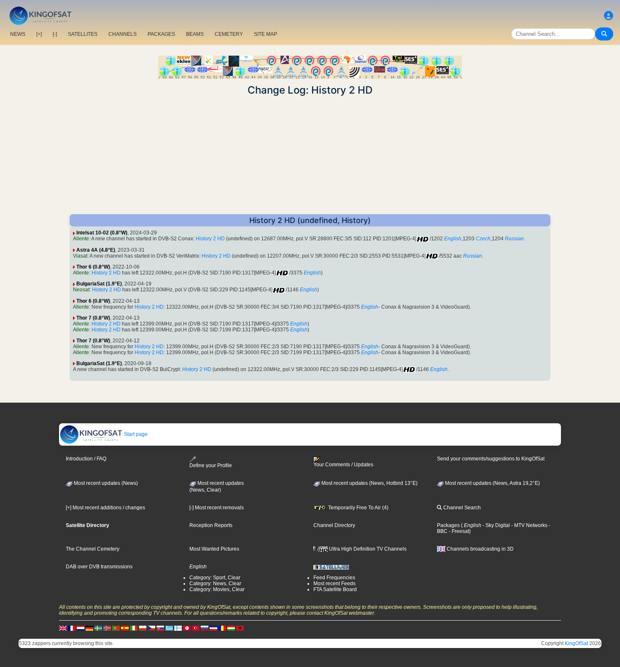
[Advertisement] (310, 155)
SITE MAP (265, 34)
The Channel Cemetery (92, 549)
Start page (135, 434)
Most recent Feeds (334, 583)
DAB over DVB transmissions (99, 567)
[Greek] (169, 628)
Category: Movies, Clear (217, 589)
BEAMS (195, 34)
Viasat (80, 256)
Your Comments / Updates (343, 465)
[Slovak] (160, 628)
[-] (55, 34)
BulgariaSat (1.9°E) (99, 284)
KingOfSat (576, 643)
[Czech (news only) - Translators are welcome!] (151, 628)
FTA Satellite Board (335, 589)
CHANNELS (122, 34)
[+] (39, 34)
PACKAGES (161, 34)
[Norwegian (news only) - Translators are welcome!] (107, 628)
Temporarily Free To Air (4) (357, 508)
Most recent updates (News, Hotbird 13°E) (369, 483)
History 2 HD (210, 239)
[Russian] (204, 628)
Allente (81, 239)
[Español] (125, 628)
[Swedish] (98, 628)
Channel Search (461, 508)
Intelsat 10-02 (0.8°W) (101, 233)
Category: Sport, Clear (214, 578)
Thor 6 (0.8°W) (93, 267)
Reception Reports (210, 525)
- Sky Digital (495, 525)
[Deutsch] (89, 628)
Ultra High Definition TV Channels (367, 549)
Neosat (81, 290)
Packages (448, 525)
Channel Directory (334, 525)
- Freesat (458, 531)
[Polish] (142, 628)
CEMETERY (229, 34)
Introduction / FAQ (86, 459)
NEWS (17, 34)
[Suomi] (178, 628)
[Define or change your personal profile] (608, 16)
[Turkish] (195, 628)
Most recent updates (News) (105, 483)
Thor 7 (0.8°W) (93, 318)
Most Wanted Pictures (214, 549)
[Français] (71, 628)
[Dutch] (80, 628)
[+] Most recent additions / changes (105, 508)
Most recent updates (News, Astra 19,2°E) (492, 483)
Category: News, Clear (215, 583)
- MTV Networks (528, 525)
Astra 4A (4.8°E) (95, 250)
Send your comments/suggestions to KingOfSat (491, 459)
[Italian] (133, 628)
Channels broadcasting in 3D (479, 549)
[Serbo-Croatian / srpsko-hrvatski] (213, 628)
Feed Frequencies (334, 578)
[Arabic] (187, 628)
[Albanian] (240, 628)
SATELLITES (82, 34)
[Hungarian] (231, 628)
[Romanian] (222, 628)
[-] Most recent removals (216, 508)
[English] (63, 628)
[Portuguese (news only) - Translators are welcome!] (116, 628)
